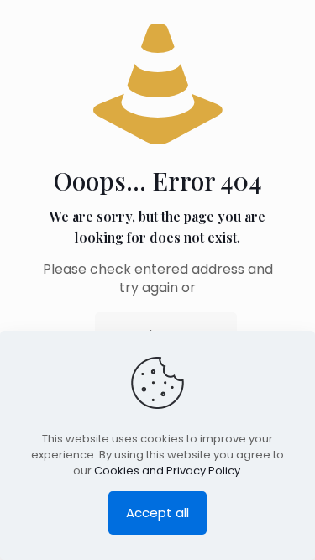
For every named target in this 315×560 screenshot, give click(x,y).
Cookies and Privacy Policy (167, 471)
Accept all (157, 512)
